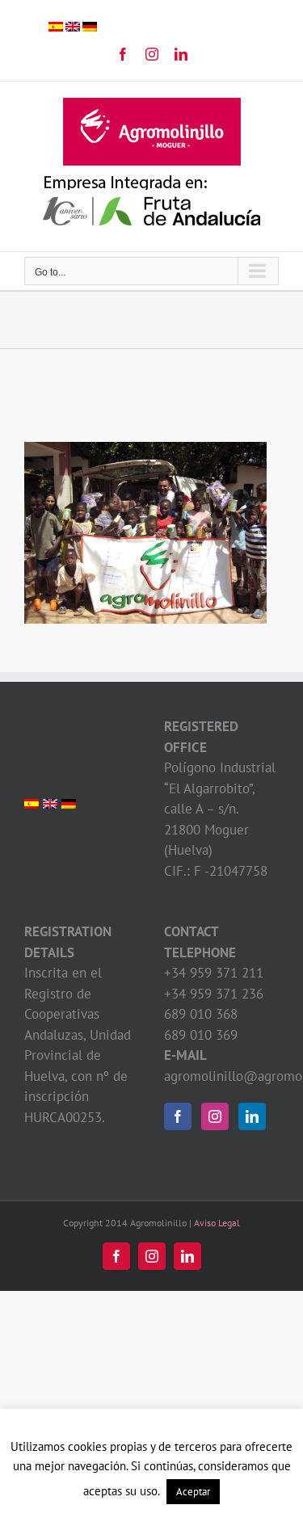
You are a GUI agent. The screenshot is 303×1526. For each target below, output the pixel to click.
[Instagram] (215, 1116)
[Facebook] (177, 1116)
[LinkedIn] (252, 1116)
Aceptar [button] (193, 1492)
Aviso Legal (217, 1223)
